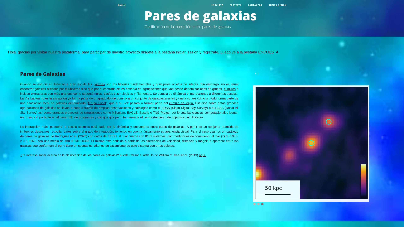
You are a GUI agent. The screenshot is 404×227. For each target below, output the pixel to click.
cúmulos (230, 89)
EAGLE (132, 112)
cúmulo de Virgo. (181, 103)
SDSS (165, 108)
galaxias (99, 84)
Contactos (255, 5)
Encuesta (217, 5)
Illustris (144, 112)
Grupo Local (97, 103)
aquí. (202, 155)
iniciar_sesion (277, 5)
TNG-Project (161, 112)
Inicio (122, 5)
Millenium (118, 112)
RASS (219, 108)
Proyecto (236, 5)
